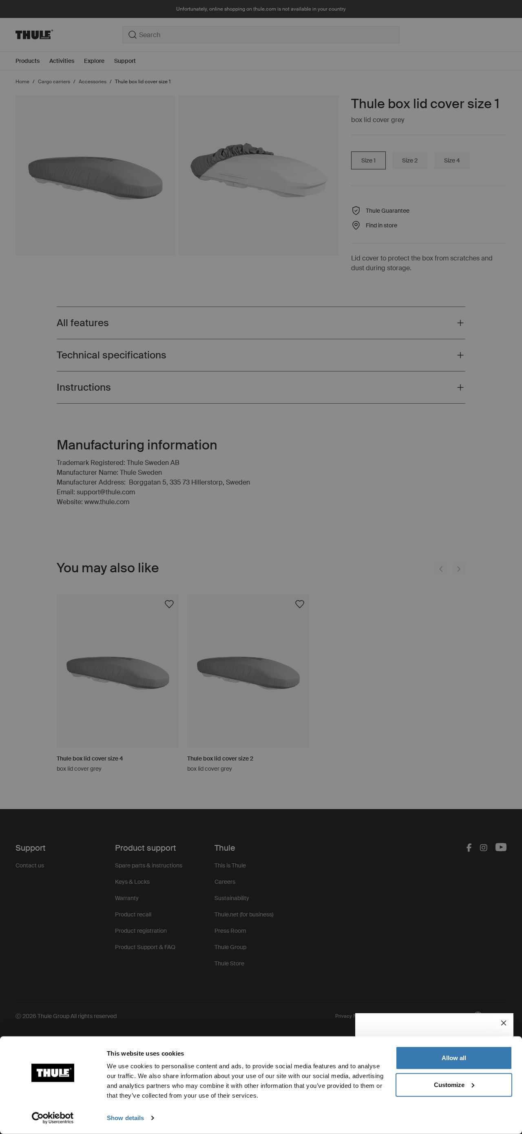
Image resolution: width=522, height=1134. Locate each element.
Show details (125, 1117)
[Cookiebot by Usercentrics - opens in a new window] (52, 1118)
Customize (449, 1084)
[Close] (504, 1023)
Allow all (454, 1057)
